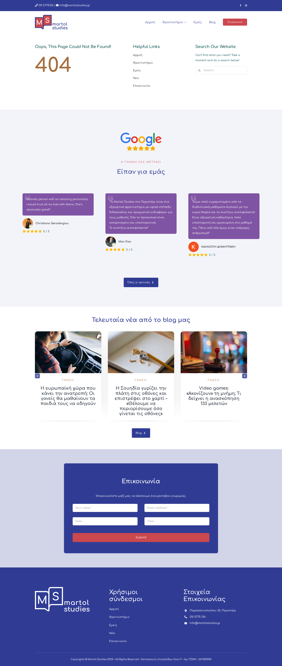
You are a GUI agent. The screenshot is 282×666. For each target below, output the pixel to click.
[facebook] (241, 5)
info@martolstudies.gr (74, 5)
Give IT (177, 659)
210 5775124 (45, 5)
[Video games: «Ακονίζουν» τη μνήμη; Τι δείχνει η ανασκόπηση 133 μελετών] (214, 332)
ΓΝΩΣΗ (68, 380)
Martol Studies (97, 659)
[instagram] (246, 5)
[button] (37, 375)
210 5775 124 (197, 616)
